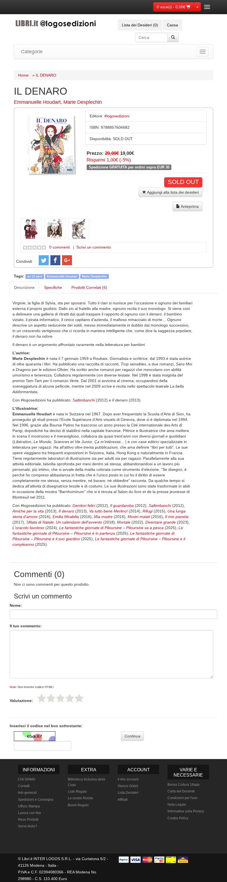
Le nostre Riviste (80, 798)
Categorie (32, 51)
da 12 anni (34, 276)
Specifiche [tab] (53, 287)
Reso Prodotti (28, 820)
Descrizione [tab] (24, 287)
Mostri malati (139, 516)
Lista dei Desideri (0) (140, 25)
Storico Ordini (128, 786)
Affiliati (123, 800)
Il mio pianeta (177, 516)
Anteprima (189, 206)
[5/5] (79, 698)
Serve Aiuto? (27, 826)
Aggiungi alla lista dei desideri (172, 192)
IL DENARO (46, 75)
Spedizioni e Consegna (35, 800)
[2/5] (51, 698)
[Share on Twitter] (44, 260)
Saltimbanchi (84, 400)
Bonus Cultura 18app (183, 785)
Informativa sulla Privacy (185, 811)
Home (23, 75)
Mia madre (103, 516)
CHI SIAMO (26, 779)
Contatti (24, 786)
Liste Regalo (77, 791)
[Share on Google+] (67, 260)
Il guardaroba (122, 505)
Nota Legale (176, 805)
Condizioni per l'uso (182, 798)
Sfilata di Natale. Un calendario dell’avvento (64, 522)
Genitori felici (84, 505)
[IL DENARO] (52, 144)
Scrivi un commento (93, 247)
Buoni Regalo (78, 805)
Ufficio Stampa (29, 806)
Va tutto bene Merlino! (108, 511)
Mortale (123, 522)
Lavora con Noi (29, 813)
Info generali (27, 793)
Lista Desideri (128, 793)
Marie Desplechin (82, 102)
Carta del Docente (181, 791)
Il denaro (66, 511)
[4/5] (69, 698)
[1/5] (41, 698)
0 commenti (59, 247)
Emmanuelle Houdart (37, 102)
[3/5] (60, 698)
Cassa (172, 25)
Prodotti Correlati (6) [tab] (89, 287)
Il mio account (128, 779)
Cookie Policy (177, 818)
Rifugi (148, 511)
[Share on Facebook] (55, 260)
